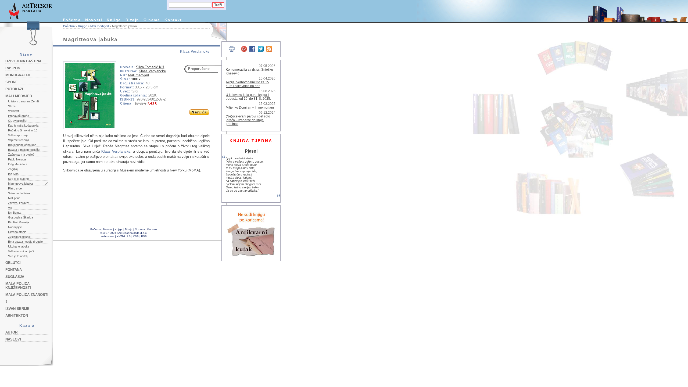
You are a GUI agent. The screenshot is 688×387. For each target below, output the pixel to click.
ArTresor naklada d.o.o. (133, 232)
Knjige (114, 20)
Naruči (199, 112)
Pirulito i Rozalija (18, 222)
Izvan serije (17, 309)
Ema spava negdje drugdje (25, 241)
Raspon (12, 68)
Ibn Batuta (14, 212)
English (215, 32)
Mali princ (14, 198)
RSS (144, 236)
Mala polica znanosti (26, 295)
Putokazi (14, 89)
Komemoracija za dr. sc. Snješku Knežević (249, 71)
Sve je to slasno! (19, 178)
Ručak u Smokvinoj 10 (22, 130)
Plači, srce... (16, 188)
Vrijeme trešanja (18, 140)
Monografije (18, 75)
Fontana (13, 270)
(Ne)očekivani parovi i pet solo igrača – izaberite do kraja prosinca (248, 120)
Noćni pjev (15, 227)
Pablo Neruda (17, 159)
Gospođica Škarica (20, 217)
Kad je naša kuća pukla (23, 125)
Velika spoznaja (18, 135)
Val (10, 207)
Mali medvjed (18, 96)
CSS (136, 236)
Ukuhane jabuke (18, 246)
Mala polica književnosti (18, 286)
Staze (12, 106)
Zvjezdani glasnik (19, 236)
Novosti (93, 20)
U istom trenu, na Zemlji (23, 101)
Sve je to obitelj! (18, 256)
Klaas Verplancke (195, 51)
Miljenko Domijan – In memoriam (250, 107)
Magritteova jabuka (20, 183)
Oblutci (13, 263)
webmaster (107, 236)
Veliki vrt (13, 111)
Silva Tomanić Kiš (150, 67)
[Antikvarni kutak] (251, 233)
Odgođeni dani (17, 164)
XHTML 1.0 (124, 236)
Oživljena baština (23, 61)
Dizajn (132, 20)
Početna (72, 20)
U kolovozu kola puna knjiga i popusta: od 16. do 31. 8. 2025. (248, 97)
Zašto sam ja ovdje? (21, 154)
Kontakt (173, 20)
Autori (12, 332)
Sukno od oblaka (19, 193)
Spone (11, 82)
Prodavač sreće (18, 115)
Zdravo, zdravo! (18, 203)
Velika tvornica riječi (21, 251)
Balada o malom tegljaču (24, 149)
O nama (152, 20)
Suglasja (14, 277)
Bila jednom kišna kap (22, 144)
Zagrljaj (12, 169)
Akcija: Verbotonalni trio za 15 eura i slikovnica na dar (247, 84)
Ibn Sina (13, 173)
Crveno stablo (17, 232)
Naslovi (13, 339)
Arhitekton (16, 316)
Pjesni (251, 151)
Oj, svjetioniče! (17, 120)
